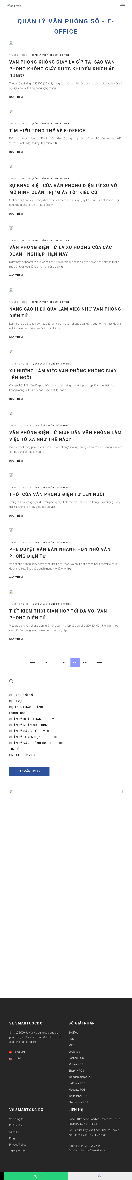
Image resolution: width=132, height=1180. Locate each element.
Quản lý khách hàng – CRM (31, 719)
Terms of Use (17, 1151)
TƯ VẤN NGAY (29, 771)
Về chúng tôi (16, 1119)
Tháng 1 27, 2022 (19, 364)
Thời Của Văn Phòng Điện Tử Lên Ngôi (57, 494)
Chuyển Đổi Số (21, 695)
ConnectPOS (76, 1058)
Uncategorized (22, 755)
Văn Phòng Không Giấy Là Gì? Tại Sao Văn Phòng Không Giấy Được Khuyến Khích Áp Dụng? (62, 69)
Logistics (17, 713)
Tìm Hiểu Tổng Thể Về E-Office (47, 130)
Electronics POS (78, 1102)
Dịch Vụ (15, 701)
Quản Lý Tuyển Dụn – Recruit (33, 737)
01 (47, 662)
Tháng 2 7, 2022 (18, 55)
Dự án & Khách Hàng (26, 707)
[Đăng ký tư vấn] (100, 1176)
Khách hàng (16, 1125)
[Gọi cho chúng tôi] (36, 1176)
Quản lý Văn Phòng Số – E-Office (36, 743)
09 (85, 662)
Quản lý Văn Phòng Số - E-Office (50, 55)
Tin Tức (15, 749)
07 (65, 662)
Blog (12, 1138)
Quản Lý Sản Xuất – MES (29, 731)
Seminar (14, 1131)
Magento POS (77, 1089)
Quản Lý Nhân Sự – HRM (28, 725)
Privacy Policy (17, 1144)
